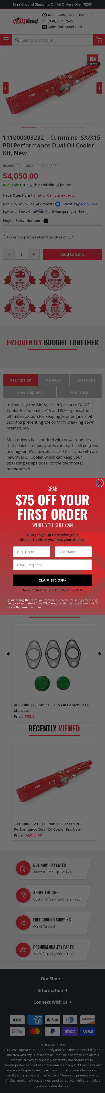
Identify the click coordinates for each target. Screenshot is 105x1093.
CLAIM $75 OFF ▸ (52, 580)
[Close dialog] (99, 483)
